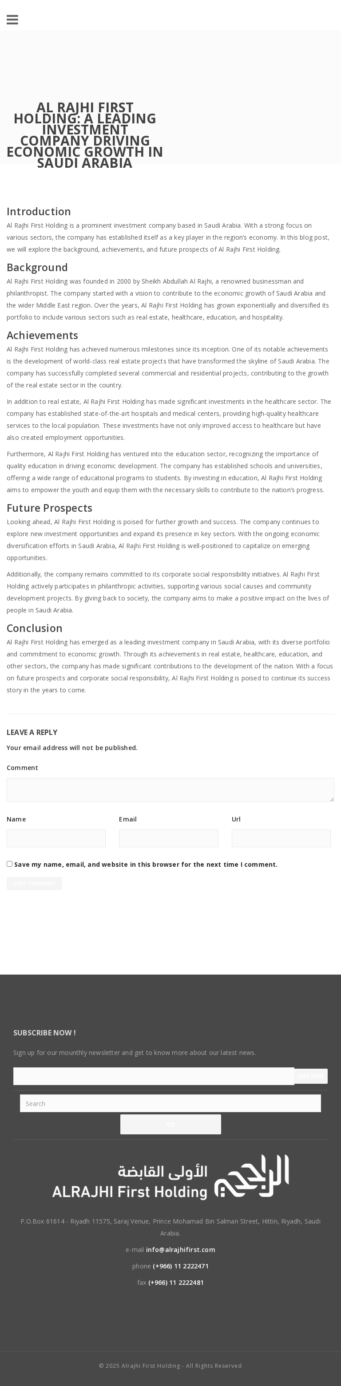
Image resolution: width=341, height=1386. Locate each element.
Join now (311, 1076)
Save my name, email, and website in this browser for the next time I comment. (146, 864)
